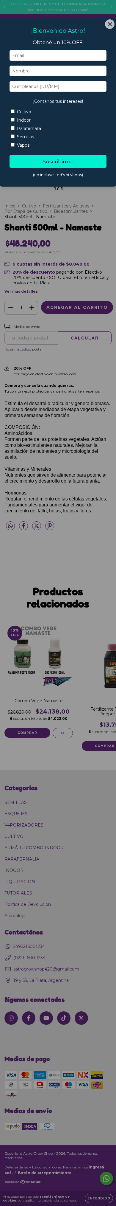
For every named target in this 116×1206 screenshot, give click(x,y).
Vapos (23, 145)
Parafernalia (29, 128)
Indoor (24, 120)
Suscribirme (58, 162)
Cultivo (24, 111)
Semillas (25, 136)
